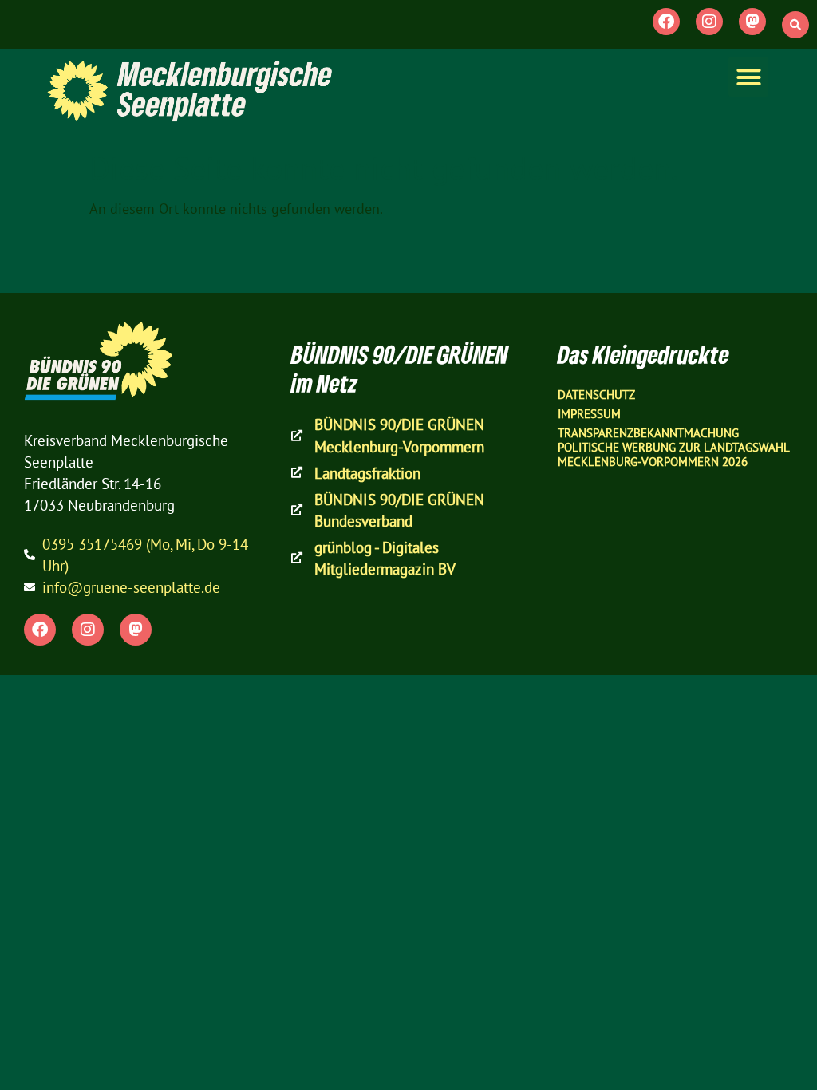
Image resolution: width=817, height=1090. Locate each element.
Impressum (589, 413)
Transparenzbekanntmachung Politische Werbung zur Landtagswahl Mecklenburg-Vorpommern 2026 (673, 447)
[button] (795, 24)
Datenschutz (596, 394)
